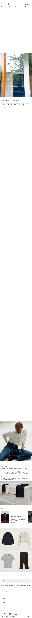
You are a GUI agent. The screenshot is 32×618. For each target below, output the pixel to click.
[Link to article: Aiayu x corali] (5, 517)
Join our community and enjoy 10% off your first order (16, 1)
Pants (26, 6)
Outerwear (11, 6)
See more (13, 522)
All (1, 6)
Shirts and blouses (19, 6)
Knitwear (5, 6)
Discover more (4, 107)
